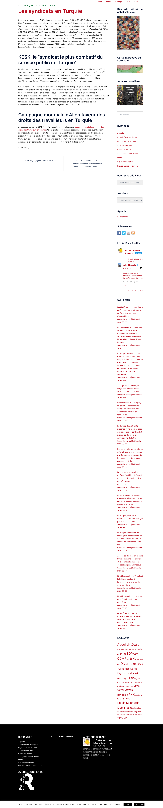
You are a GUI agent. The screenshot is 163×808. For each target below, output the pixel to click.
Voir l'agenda (122, 217)
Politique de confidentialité (62, 736)
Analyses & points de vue (43, 6)
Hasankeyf (122, 678)
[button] (144, 1)
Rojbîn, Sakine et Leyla (126, 141)
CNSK (131, 658)
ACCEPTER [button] (139, 804)
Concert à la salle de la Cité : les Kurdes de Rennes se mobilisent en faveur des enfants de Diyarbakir (87, 164)
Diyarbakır (128, 664)
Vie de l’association (125, 162)
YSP (130, 718)
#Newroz (134, 273)
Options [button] (127, 804)
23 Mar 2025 (127, 268)
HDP (131, 678)
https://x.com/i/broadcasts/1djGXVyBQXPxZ (141, 278)
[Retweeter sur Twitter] (129, 259)
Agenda (120, 133)
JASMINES (125, 682)
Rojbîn (121, 702)
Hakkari (133, 673)
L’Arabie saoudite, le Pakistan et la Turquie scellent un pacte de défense (130, 599)
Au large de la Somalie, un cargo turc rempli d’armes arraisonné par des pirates (128, 388)
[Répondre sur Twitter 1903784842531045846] (125, 282)
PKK (132, 694)
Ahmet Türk (124, 649)
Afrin (118, 649)
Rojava (125, 699)
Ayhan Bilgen (132, 649)
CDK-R (121, 658)
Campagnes (119, 2)
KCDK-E (130, 682)
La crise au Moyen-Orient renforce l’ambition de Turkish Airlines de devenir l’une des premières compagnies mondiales (129, 478)
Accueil (99, 2)
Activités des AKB (124, 145)
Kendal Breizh (138, 682)
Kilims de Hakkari (124, 149)
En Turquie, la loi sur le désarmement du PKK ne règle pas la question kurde (130, 518)
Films (119, 158)
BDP (130, 653)
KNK (118, 686)
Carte (129, 2)
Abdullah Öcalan (129, 644)
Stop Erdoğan (135, 708)
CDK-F (137, 653)
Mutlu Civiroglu (129, 265)
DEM (137, 659)
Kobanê (122, 686)
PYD (136, 695)
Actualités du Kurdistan (127, 137)
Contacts (108, 2)
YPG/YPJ (122, 718)
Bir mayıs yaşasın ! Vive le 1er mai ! (41, 161)
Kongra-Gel (129, 686)
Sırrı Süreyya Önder (125, 712)
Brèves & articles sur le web (129, 166)
